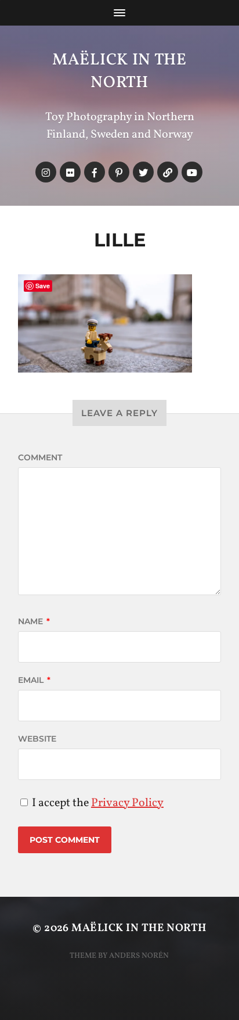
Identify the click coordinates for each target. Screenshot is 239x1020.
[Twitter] (143, 172)
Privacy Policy (127, 803)
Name (34, 621)
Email (34, 680)
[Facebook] (94, 172)
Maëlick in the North (119, 71)
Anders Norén (139, 955)
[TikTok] (167, 172)
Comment (40, 457)
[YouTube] (192, 172)
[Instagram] (45, 172)
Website (37, 738)
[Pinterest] (118, 172)
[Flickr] (70, 172)
